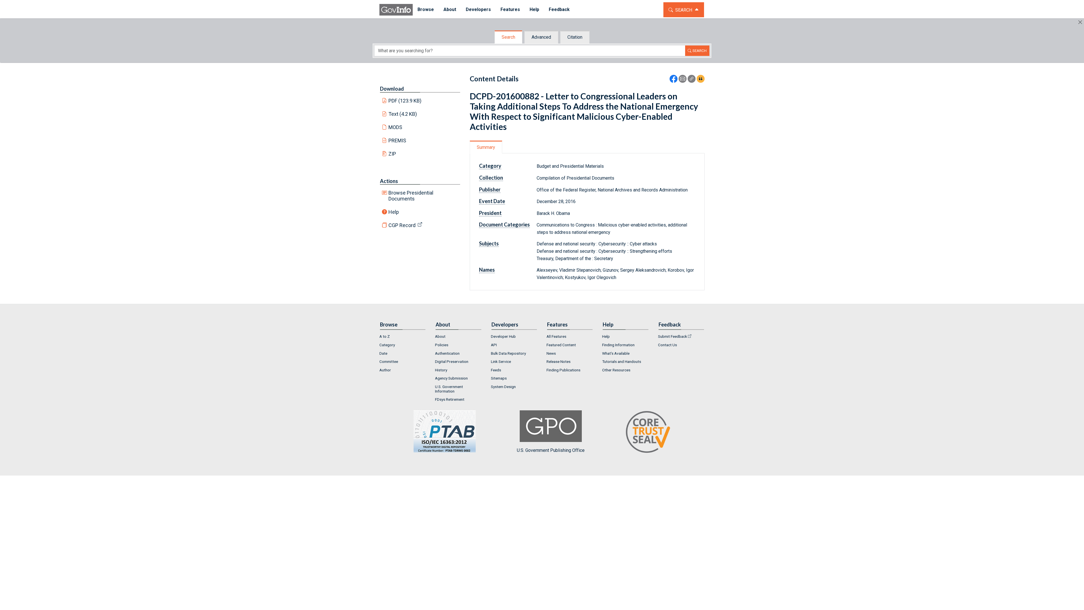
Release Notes (559, 361)
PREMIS (397, 140)
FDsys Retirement (449, 399)
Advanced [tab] (541, 37)
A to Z (384, 336)
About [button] (449, 9)
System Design (503, 386)
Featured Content (561, 345)
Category (387, 345)
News (551, 353)
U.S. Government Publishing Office (551, 450)
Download (392, 89)
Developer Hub (503, 336)
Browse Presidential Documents (410, 196)
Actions (389, 181)
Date (383, 353)
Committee (388, 361)
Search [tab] (508, 37)
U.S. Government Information (449, 388)
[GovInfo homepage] (396, 10)
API (494, 345)
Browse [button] (426, 9)
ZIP (392, 154)
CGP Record (402, 225)
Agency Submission (451, 378)
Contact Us (667, 345)
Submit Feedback (672, 336)
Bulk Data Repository (508, 353)
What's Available (616, 353)
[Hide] (1080, 22)
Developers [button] (478, 9)
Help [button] (534, 9)
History (441, 370)
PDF (405, 101)
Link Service (501, 361)
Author (385, 370)
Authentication (447, 353)
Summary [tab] (486, 147)
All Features (556, 336)
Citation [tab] (574, 37)
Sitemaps (499, 378)
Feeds (496, 370)
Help (393, 212)
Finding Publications (563, 370)
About (440, 336)
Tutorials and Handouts (621, 361)
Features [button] (510, 9)
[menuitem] (426, 9)
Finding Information (618, 345)
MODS (395, 127)
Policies (441, 345)
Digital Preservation (451, 361)
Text (402, 114)
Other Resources (616, 370)
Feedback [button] (559, 9)
